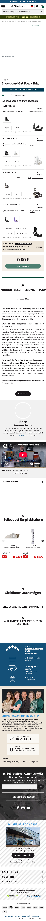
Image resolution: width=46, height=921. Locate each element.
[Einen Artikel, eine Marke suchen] (42, 12)
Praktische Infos (14, 881)
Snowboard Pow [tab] (23, 299)
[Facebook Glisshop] (17, 808)
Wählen (39, 248)
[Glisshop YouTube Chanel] (28, 808)
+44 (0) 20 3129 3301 (25, 435)
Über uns (8, 877)
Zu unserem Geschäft (23, 855)
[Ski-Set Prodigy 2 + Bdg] (33, 537)
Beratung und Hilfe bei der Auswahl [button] (21, 607)
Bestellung (10, 872)
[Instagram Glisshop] (23, 808)
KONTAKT (23, 739)
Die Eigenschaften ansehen (35, 111)
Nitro (5, 80)
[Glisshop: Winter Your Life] (17, 6)
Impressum (9, 916)
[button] (23, 481)
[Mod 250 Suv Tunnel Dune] (12, 537)
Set (6, 95)
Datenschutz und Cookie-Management (27, 916)
